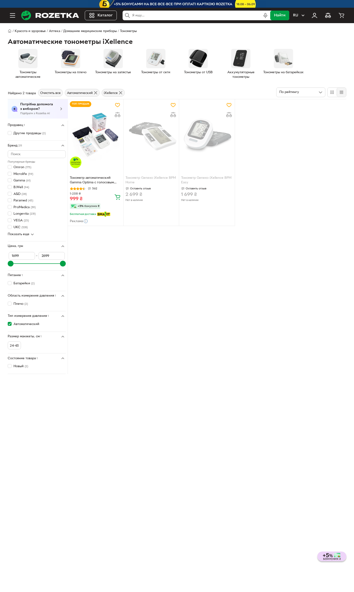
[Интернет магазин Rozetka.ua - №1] (50, 15)
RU (295, 15)
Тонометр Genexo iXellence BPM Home (150, 180)
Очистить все (50, 93)
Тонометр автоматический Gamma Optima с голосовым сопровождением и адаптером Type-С (94, 180)
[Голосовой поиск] (265, 15)
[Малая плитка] (341, 92)
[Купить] (117, 197)
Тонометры (128, 31)
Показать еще (18, 234)
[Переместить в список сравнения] (117, 115)
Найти (279, 15)
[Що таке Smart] (103, 214)
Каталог (105, 15)
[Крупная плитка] (332, 92)
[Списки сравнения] (328, 15)
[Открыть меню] (12, 15)
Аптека (54, 31)
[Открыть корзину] (341, 15)
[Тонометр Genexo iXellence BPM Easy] (207, 134)
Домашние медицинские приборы (90, 31)
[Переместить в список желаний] (117, 105)
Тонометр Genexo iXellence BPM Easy (206, 180)
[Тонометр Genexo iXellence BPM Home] (151, 134)
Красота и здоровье (30, 31)
